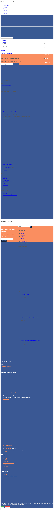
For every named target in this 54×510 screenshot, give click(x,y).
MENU (50, 27)
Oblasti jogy (5, 5)
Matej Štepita (8, 115)
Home (4, 40)
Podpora (5, 10)
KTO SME (5, 179)
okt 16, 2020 (3, 53)
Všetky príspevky (24, 243)
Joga (22, 236)
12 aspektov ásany (7, 164)
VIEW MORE (6, 118)
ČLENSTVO (5, 183)
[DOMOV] (11, 77)
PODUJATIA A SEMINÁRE (8, 182)
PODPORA (5, 185)
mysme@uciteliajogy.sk (6, 85)
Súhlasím (2, 507)
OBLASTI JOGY (6, 180)
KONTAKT (5, 193)
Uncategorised (24, 241)
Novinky (22, 238)
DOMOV (5, 177)
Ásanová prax (24, 233)
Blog (4, 12)
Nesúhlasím (7, 507)
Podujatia (5, 7)
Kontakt (5, 13)
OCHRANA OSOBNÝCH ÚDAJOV (10, 195)
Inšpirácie (23, 235)
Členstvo (5, 9)
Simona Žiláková (10, 53)
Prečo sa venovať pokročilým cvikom (12, 112)
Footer (4, 42)
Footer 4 (3, 50)
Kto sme (5, 4)
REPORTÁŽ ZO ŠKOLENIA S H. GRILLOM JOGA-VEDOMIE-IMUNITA (30, 341)
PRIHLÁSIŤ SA (16, 64)
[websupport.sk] (10, 206)
